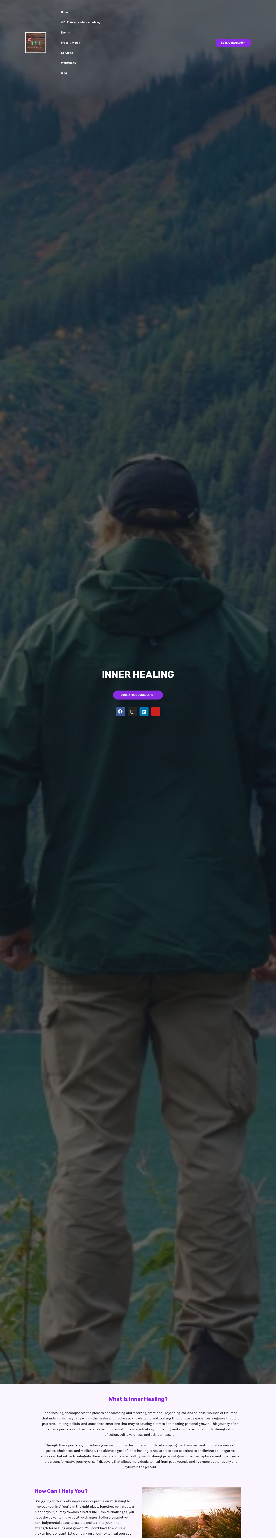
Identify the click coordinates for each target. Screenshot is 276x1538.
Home (65, 12)
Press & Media (70, 42)
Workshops (68, 62)
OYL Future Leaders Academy (80, 22)
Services (67, 52)
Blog (64, 73)
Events (65, 32)
